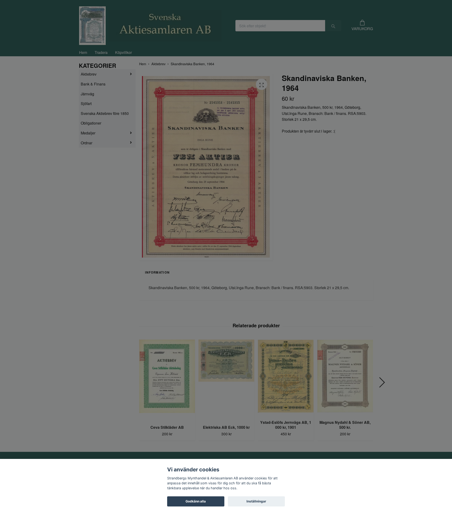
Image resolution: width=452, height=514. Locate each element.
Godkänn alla (196, 501)
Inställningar (256, 501)
